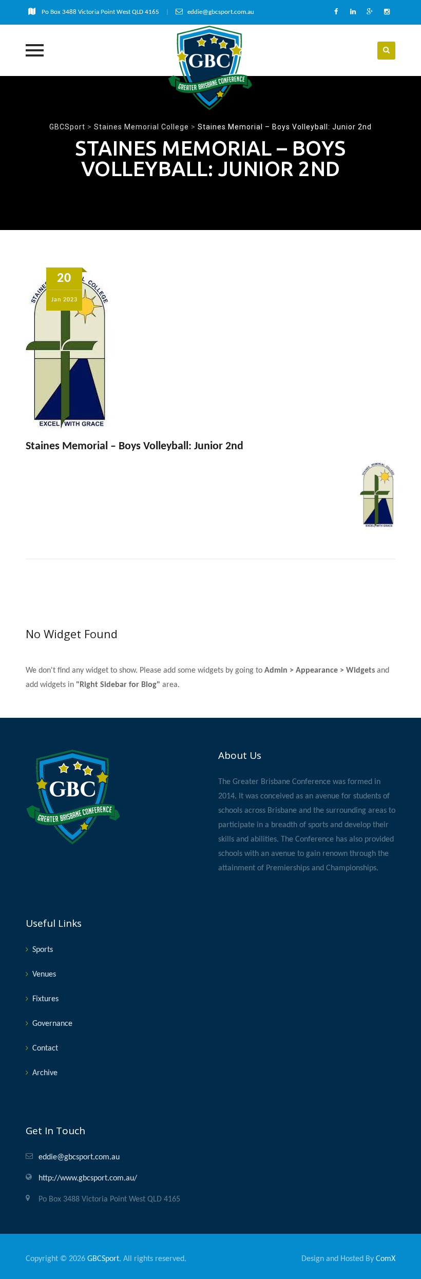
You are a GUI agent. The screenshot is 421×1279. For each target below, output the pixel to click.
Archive (45, 1073)
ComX (385, 1259)
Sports (42, 950)
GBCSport (103, 1259)
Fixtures (45, 999)
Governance (52, 1024)
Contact (45, 1048)
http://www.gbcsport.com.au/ (88, 1178)
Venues (44, 974)
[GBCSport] (210, 68)
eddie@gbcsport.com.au (79, 1157)
